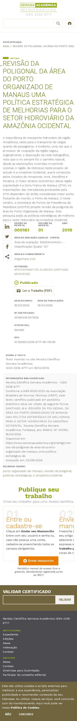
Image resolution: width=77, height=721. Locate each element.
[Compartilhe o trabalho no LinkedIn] (7, 226)
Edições (8, 638)
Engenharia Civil (24, 259)
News (6, 643)
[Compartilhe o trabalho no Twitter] (7, 236)
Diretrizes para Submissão (21, 670)
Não (8, 714)
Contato (8, 651)
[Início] (38, 10)
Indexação (10, 647)
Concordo (26, 714)
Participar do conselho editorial (24, 675)
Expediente (10, 634)
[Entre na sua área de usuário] (69, 23)
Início (6, 46)
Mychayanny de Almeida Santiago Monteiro (41, 272)
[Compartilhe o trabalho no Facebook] (7, 246)
